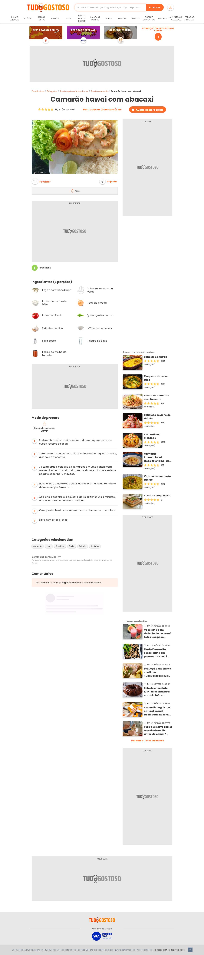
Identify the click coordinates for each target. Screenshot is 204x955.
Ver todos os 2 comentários (102, 109)
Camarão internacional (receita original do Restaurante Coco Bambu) (156, 457)
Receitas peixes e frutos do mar (74, 91)
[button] (108, 181)
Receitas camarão (99, 91)
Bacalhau (60, 546)
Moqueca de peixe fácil (156, 377)
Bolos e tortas (41, 18)
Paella (71, 546)
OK (190, 949)
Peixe (49, 546)
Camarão (37, 546)
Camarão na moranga (152, 436)
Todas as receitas (189, 18)
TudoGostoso (38, 91)
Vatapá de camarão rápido (157, 477)
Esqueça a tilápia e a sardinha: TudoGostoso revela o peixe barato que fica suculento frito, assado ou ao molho (157, 672)
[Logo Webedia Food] (102, 936)
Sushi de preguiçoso (157, 495)
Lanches (162, 18)
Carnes (55, 18)
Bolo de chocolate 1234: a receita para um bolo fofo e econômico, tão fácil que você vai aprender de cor (157, 691)
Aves (68, 18)
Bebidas (136, 18)
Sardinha (95, 546)
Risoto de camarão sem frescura (156, 397)
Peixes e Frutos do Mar (82, 18)
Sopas (109, 18)
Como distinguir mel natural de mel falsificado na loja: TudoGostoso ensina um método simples (157, 711)
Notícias (28, 18)
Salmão (82, 546)
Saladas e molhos (95, 18)
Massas (122, 18)
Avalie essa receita (149, 110)
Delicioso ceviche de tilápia (157, 416)
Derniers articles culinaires (147, 740)
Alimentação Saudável (176, 18)
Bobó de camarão (155, 357)
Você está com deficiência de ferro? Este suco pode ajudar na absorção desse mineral (157, 633)
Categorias (52, 91)
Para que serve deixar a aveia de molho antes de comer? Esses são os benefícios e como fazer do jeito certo (158, 730)
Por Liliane (45, 267)
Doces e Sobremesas (149, 18)
